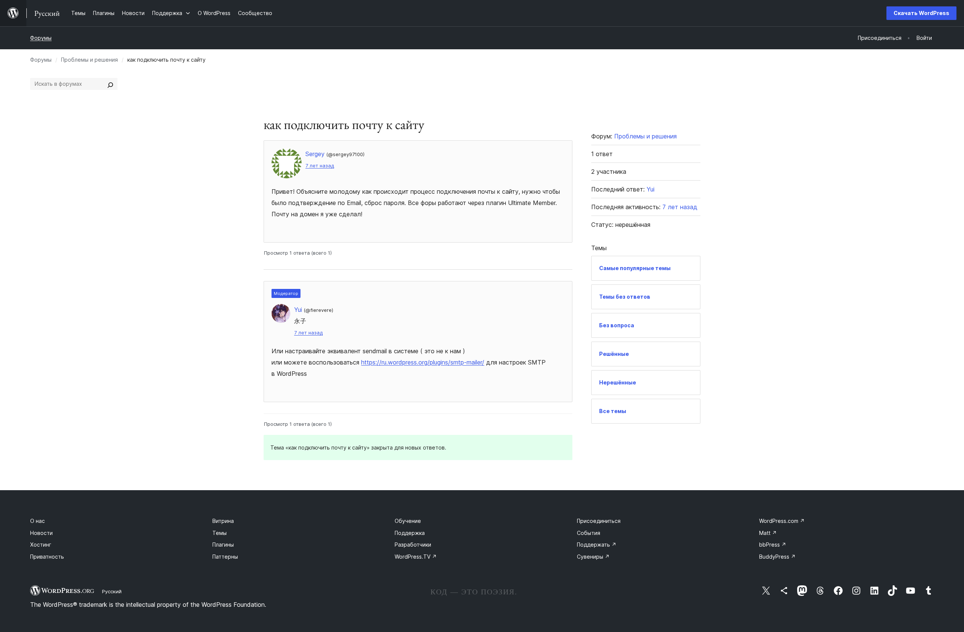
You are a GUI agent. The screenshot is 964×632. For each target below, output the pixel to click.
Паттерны (225, 556)
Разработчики (413, 544)
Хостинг (40, 544)
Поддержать (596, 544)
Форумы (41, 38)
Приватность (47, 556)
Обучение (408, 521)
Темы (219, 533)
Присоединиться (599, 521)
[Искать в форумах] (110, 84)
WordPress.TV (416, 556)
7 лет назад (319, 166)
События (588, 533)
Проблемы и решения (89, 59)
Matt (768, 533)
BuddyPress (777, 556)
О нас (37, 521)
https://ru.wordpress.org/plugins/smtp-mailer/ (422, 362)
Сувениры (593, 556)
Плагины (223, 544)
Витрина (223, 521)
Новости (41, 533)
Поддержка (410, 533)
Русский (112, 591)
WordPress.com (782, 521)
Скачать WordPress (921, 13)
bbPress (772, 544)
